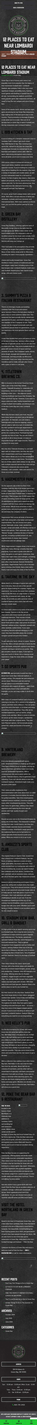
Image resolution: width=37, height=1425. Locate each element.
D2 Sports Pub (5, 673)
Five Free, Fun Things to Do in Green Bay (19, 1283)
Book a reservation (18, 7)
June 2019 (9, 1322)
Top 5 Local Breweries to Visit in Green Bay (20, 1299)
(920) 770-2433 (18, 3)
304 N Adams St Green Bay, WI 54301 (18, 1371)
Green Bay (9, 1331)
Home (3, 54)
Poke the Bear (5, 1106)
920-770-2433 (19, 1405)
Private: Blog (10, 54)
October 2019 (10, 1314)
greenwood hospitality (17, 1414)
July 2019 (8, 1318)
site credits (32, 1414)
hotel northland (5, 1414)
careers (26, 1414)
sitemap (8, 1416)
